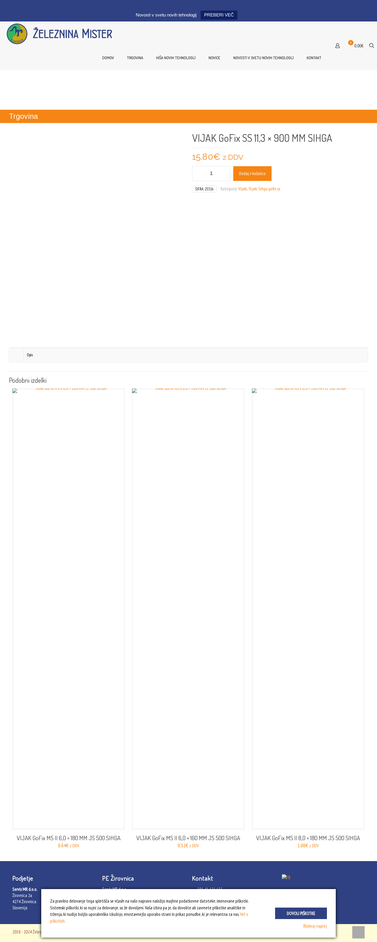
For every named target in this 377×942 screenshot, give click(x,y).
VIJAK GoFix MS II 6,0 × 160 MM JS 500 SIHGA (188, 838)
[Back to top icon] (358, 932)
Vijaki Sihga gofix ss (264, 189)
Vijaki (242, 189)
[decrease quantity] (199, 173)
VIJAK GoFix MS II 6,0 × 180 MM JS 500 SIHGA (68, 838)
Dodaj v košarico (252, 173)
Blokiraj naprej (315, 926)
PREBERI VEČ (219, 14)
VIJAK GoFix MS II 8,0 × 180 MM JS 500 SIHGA (308, 838)
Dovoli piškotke (301, 913)
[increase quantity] (224, 173)
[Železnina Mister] (62, 33)
